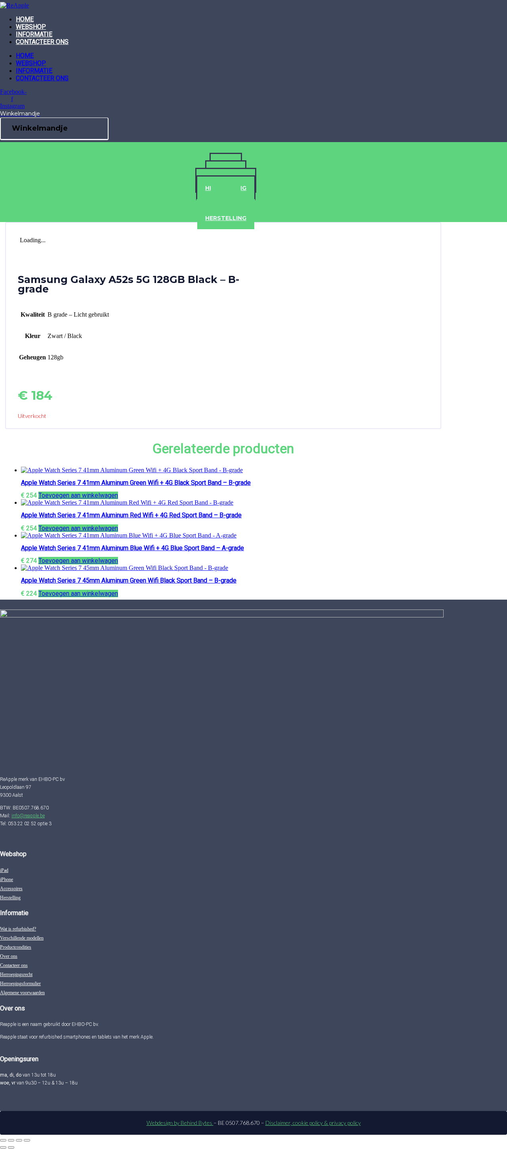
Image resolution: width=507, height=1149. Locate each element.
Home (25, 19)
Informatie (34, 34)
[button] (78, 495)
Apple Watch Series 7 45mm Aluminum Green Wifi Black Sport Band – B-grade (128, 580)
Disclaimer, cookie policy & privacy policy (313, 1122)
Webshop (31, 26)
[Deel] (19, 1140)
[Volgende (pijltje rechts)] (11, 1147)
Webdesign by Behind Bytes (180, 1122)
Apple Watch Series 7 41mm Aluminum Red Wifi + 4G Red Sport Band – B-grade (131, 515)
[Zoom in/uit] (3, 1140)
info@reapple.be (28, 816)
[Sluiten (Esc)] (27, 1140)
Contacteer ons (42, 42)
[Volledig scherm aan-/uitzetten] (11, 1140)
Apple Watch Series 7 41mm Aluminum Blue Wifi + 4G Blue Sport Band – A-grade (132, 548)
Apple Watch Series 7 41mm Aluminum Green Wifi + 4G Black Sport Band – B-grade (136, 482)
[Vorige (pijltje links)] (3, 1147)
